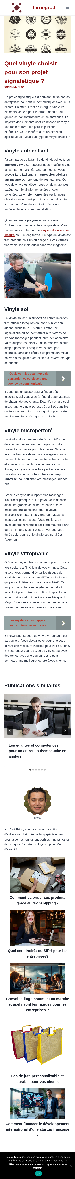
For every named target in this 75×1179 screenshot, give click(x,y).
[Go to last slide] (10, 730)
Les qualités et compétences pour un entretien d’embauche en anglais (37, 750)
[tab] (30, 770)
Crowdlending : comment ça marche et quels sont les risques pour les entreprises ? (37, 1004)
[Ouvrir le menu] (67, 7)
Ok (38, 1173)
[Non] (70, 1165)
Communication (14, 87)
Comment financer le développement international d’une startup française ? (38, 1129)
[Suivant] (65, 730)
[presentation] (37, 716)
